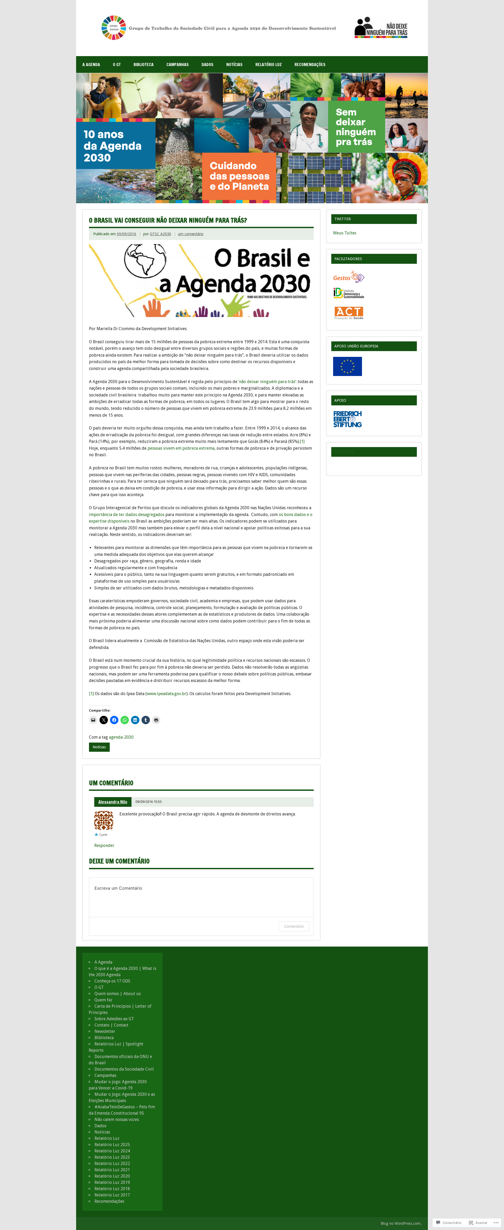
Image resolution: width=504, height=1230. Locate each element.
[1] (302, 441)
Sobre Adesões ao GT (114, 1018)
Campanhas (177, 64)
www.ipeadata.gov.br (166, 693)
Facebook (344, 452)
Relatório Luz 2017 (112, 1195)
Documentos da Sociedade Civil (124, 1069)
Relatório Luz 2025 (112, 1144)
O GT (117, 64)
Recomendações (310, 64)
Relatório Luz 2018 (112, 1188)
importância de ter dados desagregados (126, 514)
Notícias (234, 64)
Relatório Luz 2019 (112, 1182)
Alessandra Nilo (112, 802)
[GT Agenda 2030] (252, 39)
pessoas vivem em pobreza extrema (181, 448)
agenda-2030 (121, 737)
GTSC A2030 (160, 234)
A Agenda (91, 64)
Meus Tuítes (344, 232)
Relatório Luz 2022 (112, 1163)
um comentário (190, 234)
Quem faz (103, 999)
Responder (104, 845)
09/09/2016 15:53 (148, 802)
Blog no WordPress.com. (401, 1223)
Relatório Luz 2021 (112, 1169)
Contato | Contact (111, 1025)
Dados (207, 64)
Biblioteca (144, 64)
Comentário (294, 926)
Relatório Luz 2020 (112, 1176)
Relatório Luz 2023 (112, 1157)
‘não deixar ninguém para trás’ (267, 381)
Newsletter (104, 1031)
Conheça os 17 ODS (112, 981)
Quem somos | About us (117, 993)
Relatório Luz (268, 64)
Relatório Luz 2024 (112, 1150)
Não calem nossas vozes (116, 1119)
